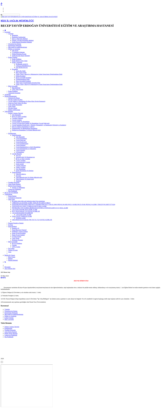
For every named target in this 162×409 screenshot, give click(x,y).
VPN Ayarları (16, 247)
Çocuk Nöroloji (20, 150)
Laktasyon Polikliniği (14, 189)
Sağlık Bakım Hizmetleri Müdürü (22, 42)
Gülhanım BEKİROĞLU (23, 66)
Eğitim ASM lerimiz (14, 110)
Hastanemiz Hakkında (14, 45)
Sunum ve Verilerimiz (18, 187)
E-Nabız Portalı (16, 236)
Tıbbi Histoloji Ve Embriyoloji (25, 179)
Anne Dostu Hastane (14, 184)
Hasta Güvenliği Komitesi (23, 77)
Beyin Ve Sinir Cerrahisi (19, 116)
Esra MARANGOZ (22, 67)
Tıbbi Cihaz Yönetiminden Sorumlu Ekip (28, 83)
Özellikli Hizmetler (14, 182)
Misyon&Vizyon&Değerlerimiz (17, 47)
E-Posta (10, 225)
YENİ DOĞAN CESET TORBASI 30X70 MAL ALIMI (29, 206)
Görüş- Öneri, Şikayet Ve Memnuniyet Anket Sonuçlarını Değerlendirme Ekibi (39, 84)
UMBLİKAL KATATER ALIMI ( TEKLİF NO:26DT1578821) (31, 203)
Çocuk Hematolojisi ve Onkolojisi (26, 148)
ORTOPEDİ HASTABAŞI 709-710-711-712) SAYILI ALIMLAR (32, 220)
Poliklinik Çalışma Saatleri (20, 231)
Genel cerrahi (20, 164)
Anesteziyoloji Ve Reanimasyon (25, 157)
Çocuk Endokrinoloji (22, 143)
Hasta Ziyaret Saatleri (18, 235)
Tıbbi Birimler (8, 111)
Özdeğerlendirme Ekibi (23, 79)
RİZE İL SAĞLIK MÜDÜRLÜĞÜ (17, 20)
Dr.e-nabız (11, 248)
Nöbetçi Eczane (13, 250)
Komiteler (15, 69)
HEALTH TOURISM (11, 192)
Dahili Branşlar (16, 135)
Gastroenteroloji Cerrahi (23, 162)
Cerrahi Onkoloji (21, 165)
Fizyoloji (18, 176)
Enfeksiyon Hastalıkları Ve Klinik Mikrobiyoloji (26, 130)
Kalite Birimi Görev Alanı (19, 61)
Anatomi (18, 181)
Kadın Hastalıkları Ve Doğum (24, 170)
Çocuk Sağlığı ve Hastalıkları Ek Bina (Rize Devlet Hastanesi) (26, 101)
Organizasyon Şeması (14, 44)
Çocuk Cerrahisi (17, 120)
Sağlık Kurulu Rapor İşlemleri (21, 55)
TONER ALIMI (21, 218)
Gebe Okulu (12, 106)
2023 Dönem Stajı (9, 268)
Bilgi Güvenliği (12, 86)
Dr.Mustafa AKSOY (22, 64)
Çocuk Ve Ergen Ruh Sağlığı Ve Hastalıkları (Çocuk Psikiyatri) (31, 123)
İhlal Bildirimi (16, 88)
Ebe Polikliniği (12, 191)
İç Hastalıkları (20, 152)
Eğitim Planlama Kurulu (19, 54)
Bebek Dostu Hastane (14, 186)
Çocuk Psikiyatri (21, 140)
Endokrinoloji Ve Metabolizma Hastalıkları (24, 128)
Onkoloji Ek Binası (14, 98)
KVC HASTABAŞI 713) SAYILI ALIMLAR (26, 211)
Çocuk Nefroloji (20, 145)
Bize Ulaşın (11, 257)
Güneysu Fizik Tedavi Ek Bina (17, 103)
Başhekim (15, 35)
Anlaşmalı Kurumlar (14, 93)
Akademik (7, 94)
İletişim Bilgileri (13, 260)
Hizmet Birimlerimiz (10, 96)
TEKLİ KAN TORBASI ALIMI (22, 216)
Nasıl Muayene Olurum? (19, 230)
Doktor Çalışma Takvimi (15, 113)
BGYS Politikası (17, 243)
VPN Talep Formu (17, 89)
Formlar (14, 245)
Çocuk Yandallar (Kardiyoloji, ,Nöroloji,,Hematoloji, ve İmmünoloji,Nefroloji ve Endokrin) (39, 125)
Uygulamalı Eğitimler (18, 52)
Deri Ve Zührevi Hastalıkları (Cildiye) (23, 127)
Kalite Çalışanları (17, 62)
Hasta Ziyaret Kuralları (19, 233)
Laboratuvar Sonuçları (14, 198)
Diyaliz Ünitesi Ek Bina (15, 99)
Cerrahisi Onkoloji (17, 118)
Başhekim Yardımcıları (18, 37)
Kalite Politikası (16, 59)
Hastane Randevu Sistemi (15, 223)
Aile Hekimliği (16, 115)
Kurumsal (7, 32)
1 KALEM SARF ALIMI (23, 214)
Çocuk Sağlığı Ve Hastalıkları (21, 121)
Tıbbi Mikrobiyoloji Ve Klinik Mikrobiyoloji (29, 177)
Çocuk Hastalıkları (21, 138)
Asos (9, 252)
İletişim (10, 258)
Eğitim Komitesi (20, 76)
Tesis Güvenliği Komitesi (23, 81)
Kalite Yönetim (12, 57)
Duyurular (7, 267)
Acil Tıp (18, 155)
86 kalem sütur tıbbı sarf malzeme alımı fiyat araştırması (28, 201)
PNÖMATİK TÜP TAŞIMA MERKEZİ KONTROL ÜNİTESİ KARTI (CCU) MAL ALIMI (40, 208)
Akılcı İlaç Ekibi (21, 71)
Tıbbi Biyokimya (21, 174)
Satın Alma (11, 199)
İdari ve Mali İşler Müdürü (20, 39)
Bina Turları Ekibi (21, 72)
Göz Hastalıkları (20, 169)
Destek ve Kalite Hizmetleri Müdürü (23, 40)
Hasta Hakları (12, 196)
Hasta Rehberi (12, 226)
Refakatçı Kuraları (17, 240)
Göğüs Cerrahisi (20, 167)
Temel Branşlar (16, 172)
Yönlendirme (8, 194)
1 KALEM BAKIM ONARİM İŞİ (22, 213)
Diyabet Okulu (12, 108)
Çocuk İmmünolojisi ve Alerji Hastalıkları (28, 147)
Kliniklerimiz (12, 133)
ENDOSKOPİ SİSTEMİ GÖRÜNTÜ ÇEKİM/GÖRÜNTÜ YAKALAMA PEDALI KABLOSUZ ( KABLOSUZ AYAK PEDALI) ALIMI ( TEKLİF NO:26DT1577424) (63, 204)
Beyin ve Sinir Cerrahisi (23, 159)
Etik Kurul (15, 50)
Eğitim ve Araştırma (14, 49)
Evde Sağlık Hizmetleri (15, 105)
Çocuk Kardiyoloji (21, 142)
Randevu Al (15, 228)
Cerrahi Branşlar (17, 154)
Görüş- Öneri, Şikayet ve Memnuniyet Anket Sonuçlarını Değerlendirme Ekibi (39, 74)
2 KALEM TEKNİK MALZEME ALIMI (24, 209)
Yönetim (10, 33)
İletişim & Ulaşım (9, 255)
